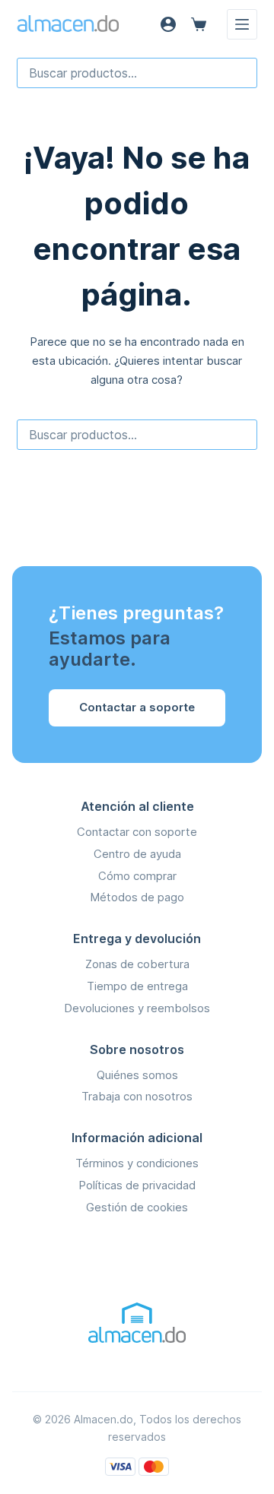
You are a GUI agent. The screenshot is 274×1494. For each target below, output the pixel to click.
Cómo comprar (137, 876)
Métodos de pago (137, 897)
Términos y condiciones (137, 1163)
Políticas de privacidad (137, 1185)
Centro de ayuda (137, 854)
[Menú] (242, 24)
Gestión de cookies (137, 1207)
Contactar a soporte (137, 707)
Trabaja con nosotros (137, 1096)
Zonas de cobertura (137, 964)
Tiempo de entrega (137, 986)
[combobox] (137, 73)
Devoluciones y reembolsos (137, 1008)
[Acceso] (168, 24)
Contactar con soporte (137, 832)
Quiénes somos (137, 1075)
